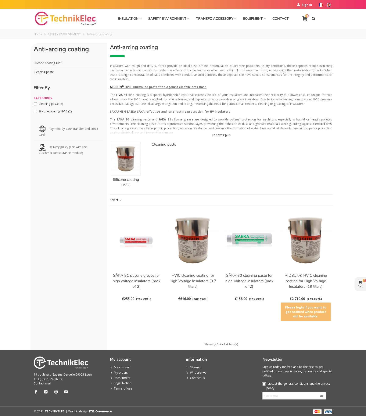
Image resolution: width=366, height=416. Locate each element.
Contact (280, 18)
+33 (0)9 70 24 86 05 (48, 379)
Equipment (253, 18)
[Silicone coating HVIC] (126, 159)
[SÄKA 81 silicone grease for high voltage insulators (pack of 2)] (136, 240)
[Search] (313, 18)
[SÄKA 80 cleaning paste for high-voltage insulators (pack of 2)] (249, 240)
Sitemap (195, 367)
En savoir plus (221, 135)
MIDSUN (117, 87)
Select (114, 200)
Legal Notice (122, 383)
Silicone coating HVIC (48, 63)
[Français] (320, 3)
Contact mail (42, 383)
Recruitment (122, 378)
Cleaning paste (44, 72)
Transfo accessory (214, 18)
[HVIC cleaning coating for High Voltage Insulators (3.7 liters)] (192, 240)
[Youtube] (66, 392)
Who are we (198, 372)
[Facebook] (35, 392)
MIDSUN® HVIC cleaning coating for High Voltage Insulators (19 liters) (305, 281)
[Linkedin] (46, 392)
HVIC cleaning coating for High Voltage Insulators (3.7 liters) (192, 281)
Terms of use (123, 388)
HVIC (119, 95)
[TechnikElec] (65, 18)
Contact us (197, 378)
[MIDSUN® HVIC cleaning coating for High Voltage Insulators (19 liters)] (305, 240)
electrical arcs (322, 124)
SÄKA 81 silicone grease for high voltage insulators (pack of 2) (136, 281)
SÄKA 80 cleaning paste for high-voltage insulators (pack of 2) (249, 281)
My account (122, 367)
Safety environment (167, 18)
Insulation (128, 18)
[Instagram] (56, 392)
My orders (121, 372)
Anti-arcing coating (61, 49)
